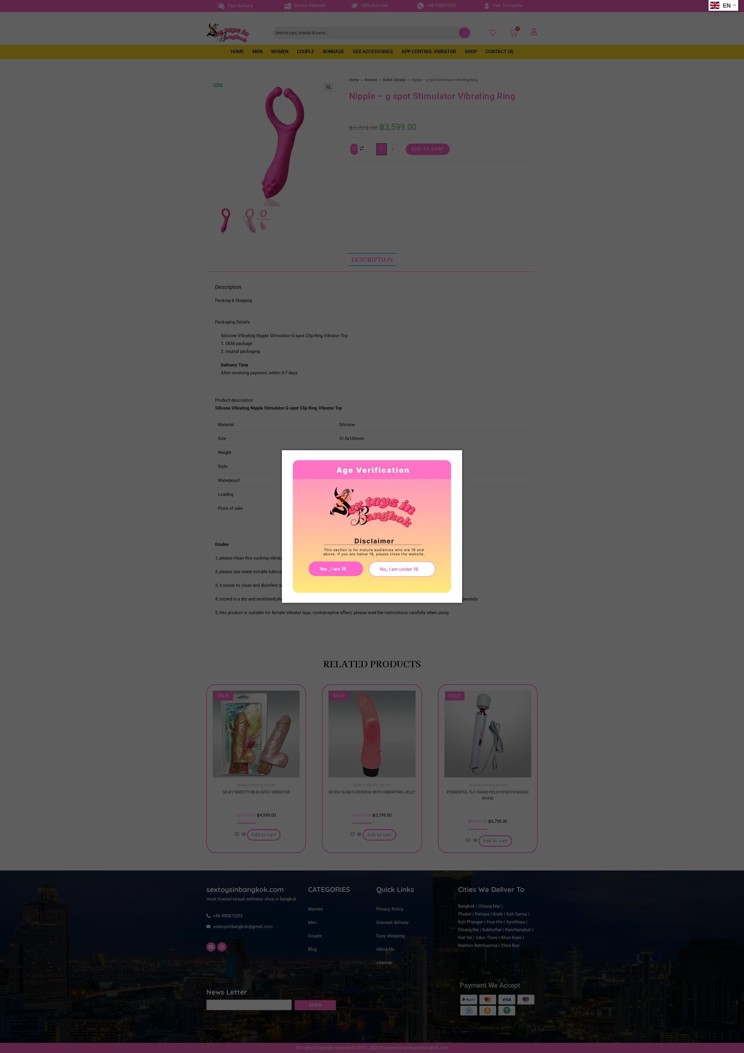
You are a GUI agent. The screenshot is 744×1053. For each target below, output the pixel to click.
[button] (402, 569)
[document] (372, 526)
